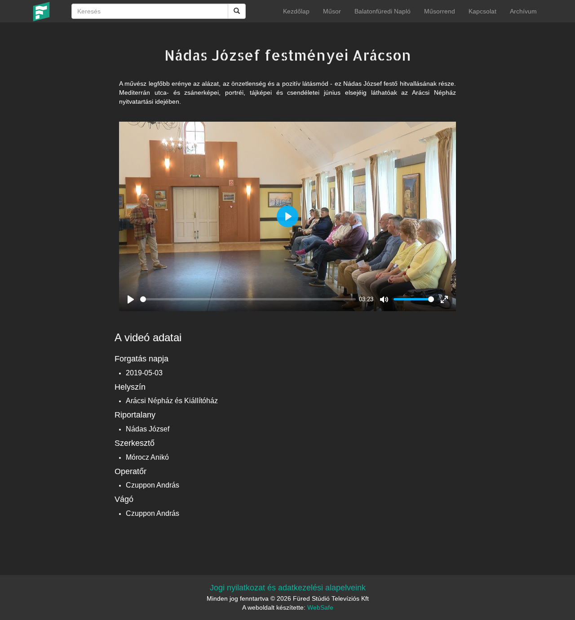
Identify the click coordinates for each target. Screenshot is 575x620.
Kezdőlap (296, 11)
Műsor (332, 11)
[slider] (248, 299)
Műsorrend (439, 11)
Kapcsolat (482, 11)
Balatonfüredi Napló (382, 11)
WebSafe (320, 607)
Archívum (523, 11)
